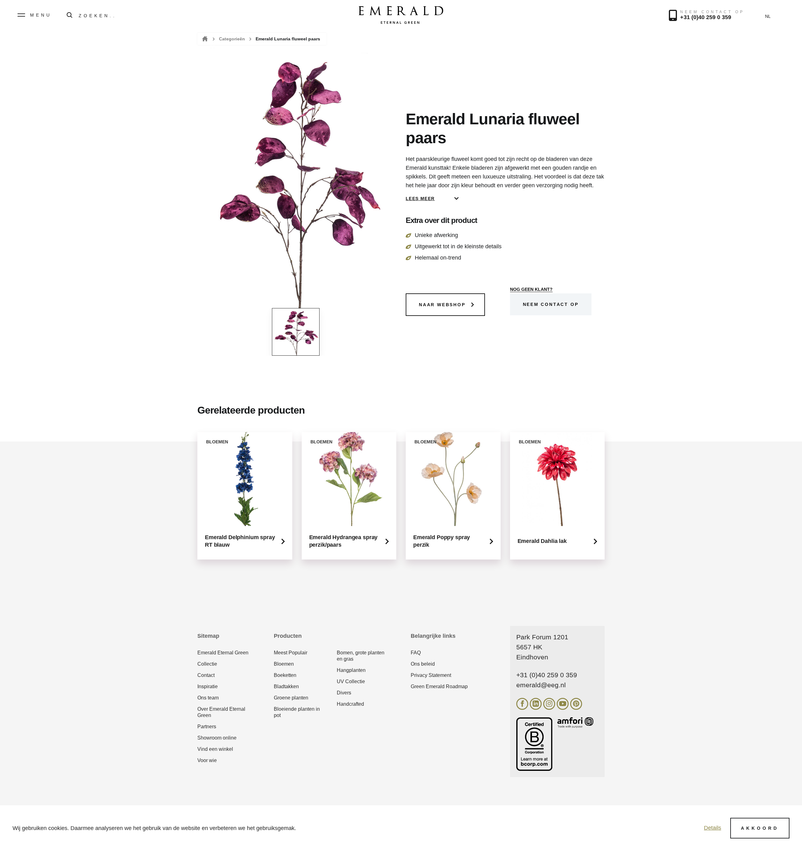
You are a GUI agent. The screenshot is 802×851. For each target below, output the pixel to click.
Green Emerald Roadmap (439, 686)
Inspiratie (207, 686)
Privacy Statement (431, 675)
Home (204, 39)
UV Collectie (351, 681)
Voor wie (207, 760)
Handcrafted (350, 704)
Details (712, 828)
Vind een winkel (215, 749)
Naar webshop (442, 304)
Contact (206, 675)
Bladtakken (286, 686)
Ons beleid (423, 664)
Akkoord (760, 828)
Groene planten (291, 697)
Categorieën (232, 38)
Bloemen (284, 664)
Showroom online (217, 737)
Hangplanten (351, 670)
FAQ (416, 652)
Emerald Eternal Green (222, 652)
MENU (41, 15)
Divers (344, 692)
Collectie (207, 664)
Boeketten (285, 675)
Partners (206, 726)
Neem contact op (551, 304)
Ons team (208, 697)
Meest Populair (290, 652)
